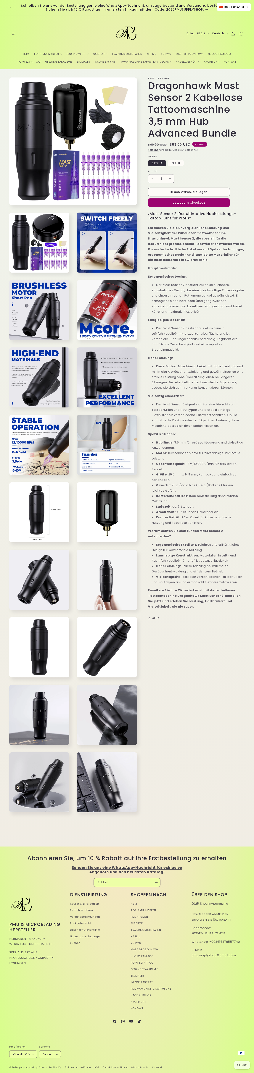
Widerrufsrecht (140, 1067)
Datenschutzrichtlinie (85, 930)
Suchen (75, 943)
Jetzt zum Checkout (189, 203)
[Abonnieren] (156, 882)
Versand (153, 149)
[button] (13, 34)
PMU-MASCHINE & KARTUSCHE (151, 989)
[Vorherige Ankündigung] (11, 7)
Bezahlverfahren (81, 910)
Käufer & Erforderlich (84, 904)
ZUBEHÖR (137, 923)
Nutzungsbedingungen (86, 936)
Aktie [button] (155, 618)
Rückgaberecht (80, 923)
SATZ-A (157, 163)
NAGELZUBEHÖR (141, 995)
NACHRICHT (138, 1002)
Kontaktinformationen (115, 1067)
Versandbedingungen (85, 917)
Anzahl (152, 171)
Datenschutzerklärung (78, 1067)
